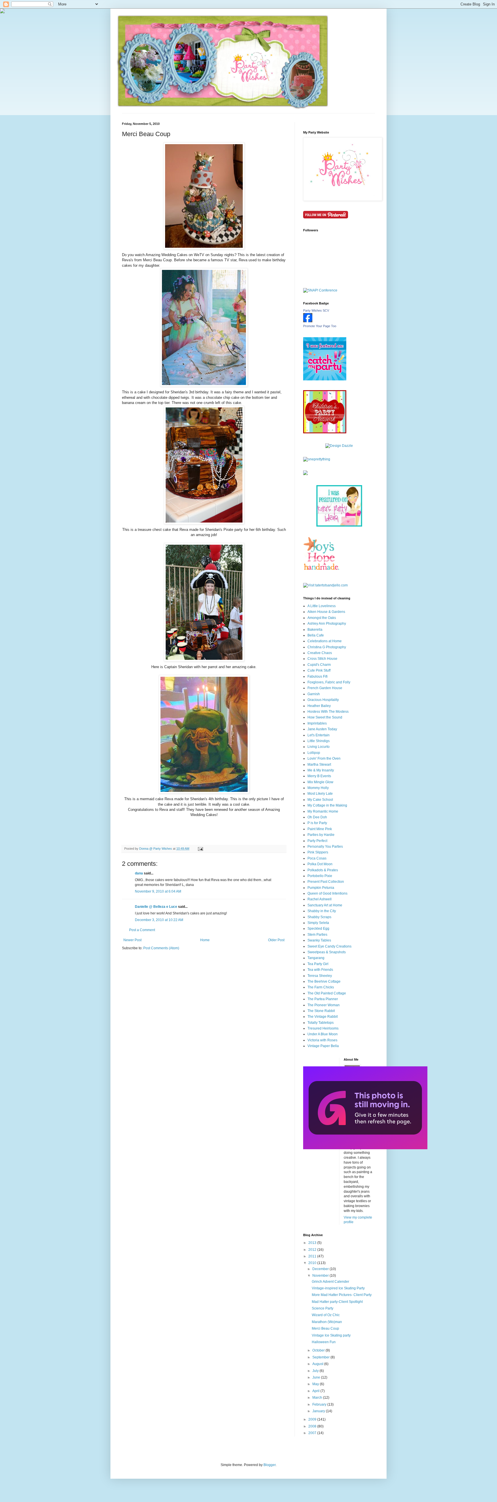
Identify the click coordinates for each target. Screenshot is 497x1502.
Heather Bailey (319, 706)
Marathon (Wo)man (327, 1322)
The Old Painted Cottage (326, 993)
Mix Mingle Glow (320, 782)
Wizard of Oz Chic (326, 1315)
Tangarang (315, 958)
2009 (312, 1419)
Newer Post (132, 940)
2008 (312, 1426)
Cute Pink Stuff (318, 670)
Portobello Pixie (319, 876)
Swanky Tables (319, 940)
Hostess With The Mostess (328, 712)
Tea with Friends (320, 970)
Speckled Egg (318, 929)
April (316, 1391)
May (316, 1384)
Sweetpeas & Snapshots (326, 952)
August (318, 1364)
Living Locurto (318, 747)
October (319, 1350)
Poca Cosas (316, 858)
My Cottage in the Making (327, 805)
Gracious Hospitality (323, 700)
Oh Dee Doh (317, 817)
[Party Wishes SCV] (307, 321)
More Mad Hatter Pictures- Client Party (342, 1295)
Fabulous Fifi (317, 676)
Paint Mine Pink (319, 829)
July (316, 1371)
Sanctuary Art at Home (324, 905)
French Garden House (324, 688)
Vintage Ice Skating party (331, 1335)
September (321, 1357)
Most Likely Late (320, 794)
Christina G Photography (326, 647)
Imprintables (317, 723)
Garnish (313, 694)
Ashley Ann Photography (326, 624)
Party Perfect (317, 841)
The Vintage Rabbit (322, 1017)
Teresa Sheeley (319, 976)
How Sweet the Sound (324, 717)
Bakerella (314, 630)
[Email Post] (200, 848)
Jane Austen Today (322, 729)
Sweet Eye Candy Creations (329, 946)
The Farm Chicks (320, 987)
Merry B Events (319, 776)
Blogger (269, 1465)
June (316, 1377)
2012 (312, 1250)
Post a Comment (142, 930)
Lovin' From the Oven (324, 758)
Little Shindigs (318, 741)
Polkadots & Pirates (322, 870)
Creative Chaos (319, 653)
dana (139, 873)
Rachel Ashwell (319, 899)
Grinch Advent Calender (330, 1282)
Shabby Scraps (319, 917)
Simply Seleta (318, 923)
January (319, 1411)
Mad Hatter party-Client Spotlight (337, 1302)
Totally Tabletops (320, 1023)
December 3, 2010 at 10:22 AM (159, 920)
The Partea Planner (322, 999)
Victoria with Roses (322, 1040)
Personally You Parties (325, 847)
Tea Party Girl (317, 964)
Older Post (276, 940)
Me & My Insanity (320, 770)
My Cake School (320, 800)
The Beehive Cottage (324, 981)
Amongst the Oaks (321, 618)
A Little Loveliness (321, 606)
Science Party (322, 1308)
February (319, 1404)
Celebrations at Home (324, 641)
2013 (312, 1243)
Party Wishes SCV (316, 310)
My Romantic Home (322, 811)
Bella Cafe (315, 635)
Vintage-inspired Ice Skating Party (338, 1288)
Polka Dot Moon (319, 864)
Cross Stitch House (322, 659)
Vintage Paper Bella (323, 1046)
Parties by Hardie (320, 835)
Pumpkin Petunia (320, 888)
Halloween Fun (324, 1342)
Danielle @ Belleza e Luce (156, 907)
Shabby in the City (321, 911)
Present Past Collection (325, 882)
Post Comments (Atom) (161, 948)
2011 (312, 1256)
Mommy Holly (318, 788)
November (321, 1276)
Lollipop (313, 753)
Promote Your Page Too (319, 326)
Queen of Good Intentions (327, 893)
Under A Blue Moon (322, 1034)
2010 (312, 1263)
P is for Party (317, 823)
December (321, 1269)
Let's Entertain (318, 735)
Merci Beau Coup (325, 1328)
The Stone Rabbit (321, 1011)
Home (205, 940)
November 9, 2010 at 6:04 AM (158, 891)
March (317, 1398)
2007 (312, 1433)
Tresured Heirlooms (323, 1028)
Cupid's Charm (319, 665)
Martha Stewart (319, 765)
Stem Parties (317, 935)
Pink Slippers (317, 852)
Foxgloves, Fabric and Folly (328, 682)
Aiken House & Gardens (326, 612)
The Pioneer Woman (323, 1005)
